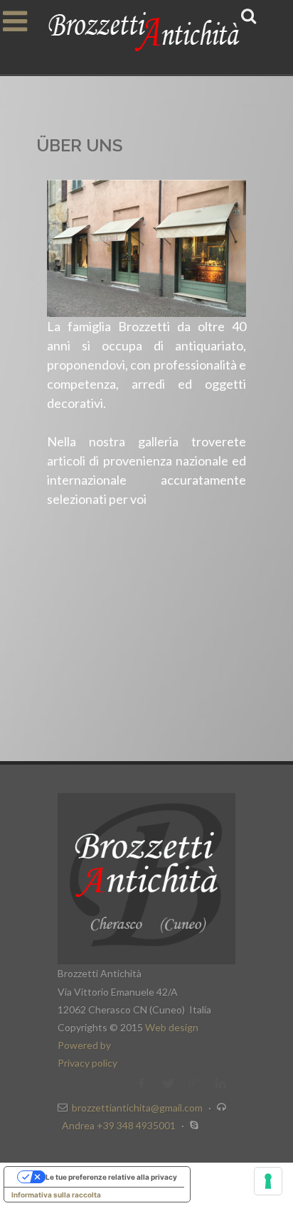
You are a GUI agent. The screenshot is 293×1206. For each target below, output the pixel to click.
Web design (171, 1027)
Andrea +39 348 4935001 (120, 1125)
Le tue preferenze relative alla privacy (111, 1177)
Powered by (84, 1045)
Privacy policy (87, 1063)
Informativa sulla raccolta (56, 1194)
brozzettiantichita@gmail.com (137, 1108)
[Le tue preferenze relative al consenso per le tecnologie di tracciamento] (268, 1181)
